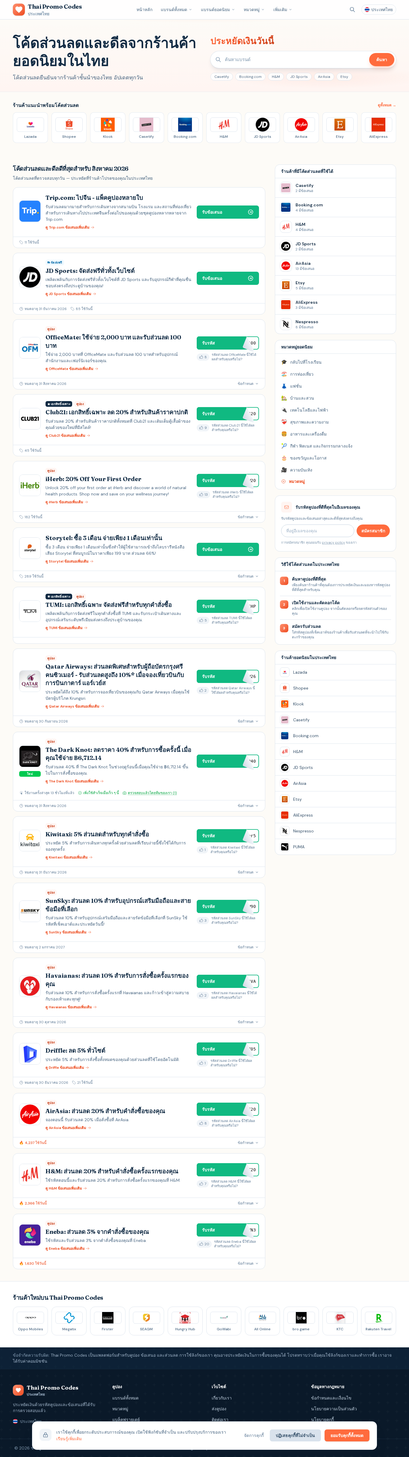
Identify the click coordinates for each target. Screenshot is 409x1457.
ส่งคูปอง (219, 1408)
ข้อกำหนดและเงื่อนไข (331, 1398)
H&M (276, 76)
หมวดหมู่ (252, 9)
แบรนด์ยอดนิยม (215, 9)
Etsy (344, 76)
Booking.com (250, 76)
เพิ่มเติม (280, 9)
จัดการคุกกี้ (254, 1435)
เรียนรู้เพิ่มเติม (69, 1438)
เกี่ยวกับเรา (222, 1398)
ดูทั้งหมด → (387, 105)
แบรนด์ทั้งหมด (174, 9)
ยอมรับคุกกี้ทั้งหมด (347, 1435)
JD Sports (299, 76)
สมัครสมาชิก (373, 530)
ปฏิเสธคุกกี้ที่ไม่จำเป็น (295, 1435)
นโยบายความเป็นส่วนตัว (334, 1408)
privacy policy (333, 542)
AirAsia (324, 76)
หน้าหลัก (144, 9)
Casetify (221, 76)
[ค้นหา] (352, 9)
